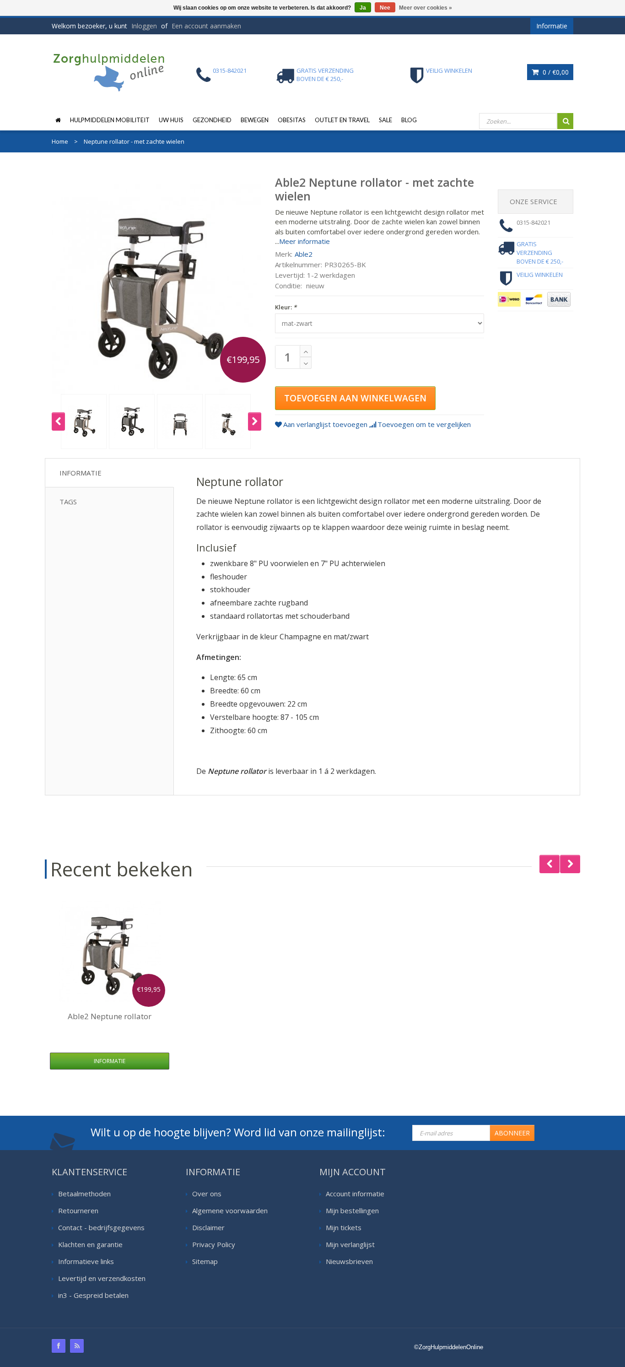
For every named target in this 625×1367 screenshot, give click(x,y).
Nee (385, 8)
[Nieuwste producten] (77, 1346)
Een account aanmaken (206, 26)
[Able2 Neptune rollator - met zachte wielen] (84, 421)
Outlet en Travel (342, 120)
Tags (68, 501)
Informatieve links (86, 1261)
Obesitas (292, 120)
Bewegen (255, 120)
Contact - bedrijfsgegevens (101, 1227)
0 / (555, 72)
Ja (363, 8)
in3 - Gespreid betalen (93, 1295)
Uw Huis (171, 120)
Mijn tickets (343, 1227)
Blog (409, 120)
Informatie (80, 472)
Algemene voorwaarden (230, 1210)
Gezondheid (212, 120)
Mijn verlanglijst (350, 1244)
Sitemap (205, 1261)
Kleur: (285, 307)
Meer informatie (304, 241)
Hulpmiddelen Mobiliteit (110, 120)
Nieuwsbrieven (349, 1261)
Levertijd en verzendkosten (101, 1278)
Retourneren (78, 1210)
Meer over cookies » (425, 8)
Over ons (206, 1193)
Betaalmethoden (84, 1193)
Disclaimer (208, 1227)
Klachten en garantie (90, 1244)
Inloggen (144, 26)
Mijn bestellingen (352, 1210)
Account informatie (355, 1193)
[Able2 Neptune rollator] (110, 951)
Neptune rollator (109, 1016)
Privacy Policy (213, 1244)
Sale (385, 120)
